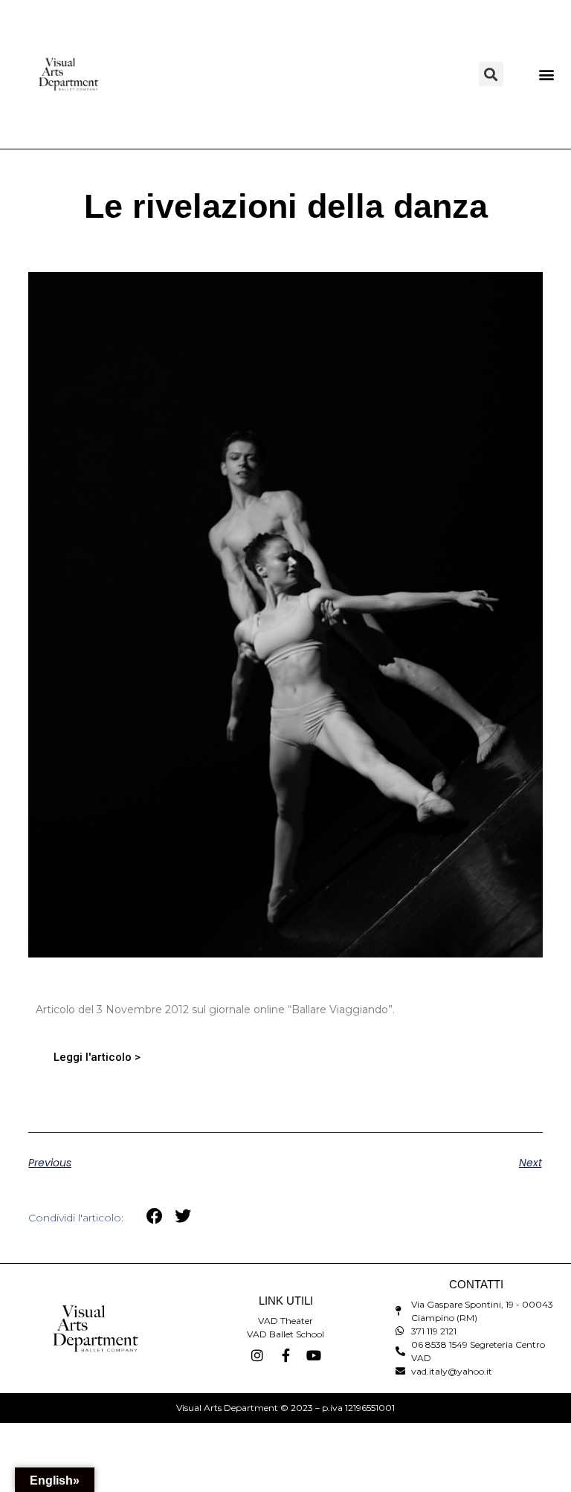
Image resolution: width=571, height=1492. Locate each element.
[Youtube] (313, 1355)
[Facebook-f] (285, 1355)
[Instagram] (257, 1355)
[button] (491, 74)
